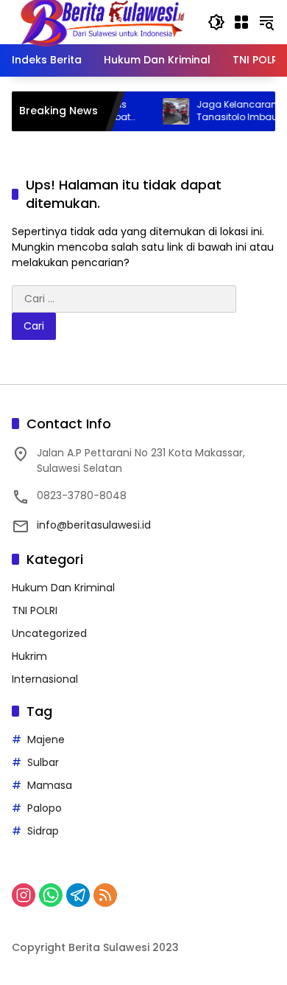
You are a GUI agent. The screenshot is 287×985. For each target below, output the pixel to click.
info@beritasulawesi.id (94, 525)
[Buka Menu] (241, 22)
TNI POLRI (34, 610)
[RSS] (105, 895)
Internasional (45, 679)
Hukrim (29, 656)
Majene (46, 739)
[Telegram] (78, 895)
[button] (216, 22)
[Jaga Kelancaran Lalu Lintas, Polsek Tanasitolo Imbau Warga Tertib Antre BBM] (167, 111)
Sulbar (43, 762)
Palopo (44, 808)
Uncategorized (49, 633)
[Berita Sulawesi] (102, 21)
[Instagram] (23, 895)
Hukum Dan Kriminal (63, 587)
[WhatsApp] (51, 895)
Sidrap (43, 831)
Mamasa (49, 785)
